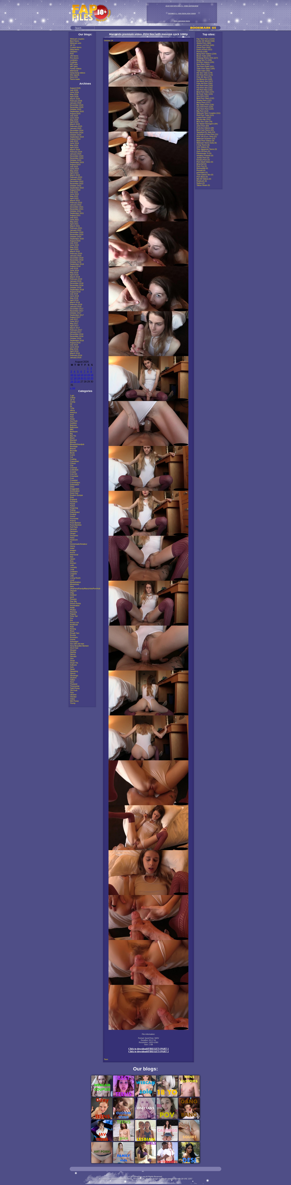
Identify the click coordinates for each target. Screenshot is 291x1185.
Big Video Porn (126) (205, 105)
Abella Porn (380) (204, 43)
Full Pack (74, 527)
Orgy (72, 593)
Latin (72, 565)
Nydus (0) (201, 183)
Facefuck (73, 502)
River (72, 631)
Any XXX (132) (203, 96)
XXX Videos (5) (203, 147)
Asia (72, 417)
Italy (71, 557)
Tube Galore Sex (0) (205, 175)
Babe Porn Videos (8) (205, 141)
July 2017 (74, 319)
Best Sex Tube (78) (204, 122)
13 (81, 375)
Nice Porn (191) (203, 64)
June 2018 (74, 296)
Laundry (73, 567)
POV (72, 54)
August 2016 (75, 343)
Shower (73, 650)
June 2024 (74, 143)
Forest (72, 516)
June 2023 (74, 169)
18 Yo (72, 400)
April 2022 (74, 198)
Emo (72, 497)
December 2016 (76, 334)
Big (71, 434)
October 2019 (75, 262)
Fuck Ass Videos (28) (205, 128)
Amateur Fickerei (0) (205, 156)
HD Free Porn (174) (205, 75)
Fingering (74, 508)
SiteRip (73, 652)
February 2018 (76, 304)
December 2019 (76, 258)
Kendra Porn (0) (203, 160)
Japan (72, 559)
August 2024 (75, 139)
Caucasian (74, 461)
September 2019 (77, 264)
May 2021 (74, 222)
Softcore (73, 665)
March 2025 (75, 124)
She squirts (74, 75)
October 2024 (75, 135)
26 (78, 381)
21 (85, 378)
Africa (72, 410)
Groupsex (74, 536)
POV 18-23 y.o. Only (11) (207, 136)
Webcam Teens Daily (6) (207, 143)
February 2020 (76, 254)
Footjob (73, 514)
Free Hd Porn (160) (204, 83)
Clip (71, 466)
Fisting (72, 510)
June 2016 (74, 347)
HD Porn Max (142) (204, 90)
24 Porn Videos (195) (205, 62)
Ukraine (73, 695)
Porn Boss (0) (202, 177)
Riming (73, 629)
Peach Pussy (75, 603)
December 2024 (76, 131)
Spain (72, 669)
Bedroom (74, 432)
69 (71, 404)
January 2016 (75, 358)
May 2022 (74, 196)
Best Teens (74, 41)
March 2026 (75, 99)
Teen (72, 682)
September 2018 (77, 290)
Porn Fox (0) (202, 166)
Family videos (75, 69)
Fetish (72, 506)
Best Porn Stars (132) (205, 98)
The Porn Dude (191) (205, 66)
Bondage (74, 446)
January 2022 (75, 205)
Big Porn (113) (202, 111)
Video (72, 699)
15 (88, 375)
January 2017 (75, 332)
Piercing (73, 612)
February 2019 (76, 279)
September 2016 (77, 341)
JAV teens (74, 56)
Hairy (72, 538)
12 (78, 375)
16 (91, 375)
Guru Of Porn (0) (203, 151)
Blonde (73, 442)
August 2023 (75, 164)
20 (81, 378)
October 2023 (75, 160)
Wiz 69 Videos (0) (204, 179)
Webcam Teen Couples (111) (208, 113)
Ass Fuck (73, 421)
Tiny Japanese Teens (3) (207, 149)
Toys (72, 693)
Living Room (75, 578)
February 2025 (76, 126)
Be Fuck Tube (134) (205, 94)
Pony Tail (74, 616)
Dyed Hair (74, 493)
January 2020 (75, 256)
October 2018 (75, 288)
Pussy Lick (74, 623)
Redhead (74, 625)
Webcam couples (77, 39)
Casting (73, 459)
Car (71, 457)
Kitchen (73, 563)
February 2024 (76, 152)
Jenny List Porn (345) (205, 45)
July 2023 (74, 167)
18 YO (72, 45)
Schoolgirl (74, 642)
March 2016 (75, 353)
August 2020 (75, 241)
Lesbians (74, 60)
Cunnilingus (75, 483)
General (73, 529)
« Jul (72, 388)
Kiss (72, 561)
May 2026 (74, 94)
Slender (73, 656)
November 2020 (76, 234)
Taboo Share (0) (203, 185)
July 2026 (74, 90)
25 (75, 381)
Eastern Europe (76, 495)
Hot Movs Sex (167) (205, 81)
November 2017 (76, 311)
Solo (72, 667)
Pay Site (73, 601)
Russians (74, 637)
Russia (73, 635)
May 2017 (74, 324)
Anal (72, 415)
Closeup (73, 468)
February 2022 (76, 203)
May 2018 (74, 298)
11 (75, 375)
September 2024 (77, 137)
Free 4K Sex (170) (204, 77)
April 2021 (74, 224)
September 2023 (77, 162)
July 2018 (74, 294)
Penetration (75, 606)
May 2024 (74, 145)
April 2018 (74, 300)
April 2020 (74, 249)
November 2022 (76, 184)
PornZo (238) (202, 52)
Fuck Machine (76, 525)
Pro (71, 620)
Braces (73, 449)
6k (71, 406)
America (73, 413)
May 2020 (74, 247)
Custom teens (75, 47)
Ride (72, 627)
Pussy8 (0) (201, 170)
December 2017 (76, 309)
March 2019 (75, 277)
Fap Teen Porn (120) (205, 109)
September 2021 (77, 213)
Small (72, 661)
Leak (72, 569)
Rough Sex (74, 633)
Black (72, 438)
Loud (72, 580)
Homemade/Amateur (78, 544)
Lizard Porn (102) (204, 117)
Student (73, 678)
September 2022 (77, 188)
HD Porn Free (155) (205, 86)
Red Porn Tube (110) (205, 115)
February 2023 (76, 177)
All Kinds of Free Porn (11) (207, 134)
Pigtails (73, 614)
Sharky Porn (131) (204, 100)
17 (71, 378)
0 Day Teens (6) (203, 145)
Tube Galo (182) (203, 71)
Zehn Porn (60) (203, 126)
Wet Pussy (74, 701)
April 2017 (74, 326)
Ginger (73, 533)
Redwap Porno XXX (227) (207, 58)
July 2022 (74, 192)
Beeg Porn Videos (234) (206, 54)
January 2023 (75, 179)
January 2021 (75, 230)
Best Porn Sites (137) (205, 92)
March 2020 (75, 251)
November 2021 (76, 209)
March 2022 (75, 201)
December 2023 (76, 156)
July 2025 (74, 116)
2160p (72, 402)
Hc (71, 542)
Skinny (73, 654)
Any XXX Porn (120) (205, 107)
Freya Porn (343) (204, 47)
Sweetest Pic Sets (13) (206, 132)
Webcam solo (75, 43)
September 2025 (77, 111)
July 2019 (74, 268)
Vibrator (73, 697)
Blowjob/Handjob (77, 444)
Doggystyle (74, 489)
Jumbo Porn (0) (203, 158)
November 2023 (76, 158)
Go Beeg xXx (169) (204, 79)
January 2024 (75, 154)
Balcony (73, 425)
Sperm (72, 673)
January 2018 (75, 307)
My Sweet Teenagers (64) (207, 124)
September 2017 (77, 315)
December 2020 (76, 232)
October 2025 (75, 109)
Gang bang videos (77, 73)
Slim (72, 659)
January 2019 (75, 281)
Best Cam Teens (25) (205, 130)
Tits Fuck (73, 690)
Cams (72, 455)
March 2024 (75, 150)
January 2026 (75, 103)
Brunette (73, 451)
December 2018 (76, 283)
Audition (73, 423)
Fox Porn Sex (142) (204, 88)
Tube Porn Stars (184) (206, 69)
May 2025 (74, 120)
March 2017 (75, 328)
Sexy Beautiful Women (79, 646)
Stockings (74, 676)
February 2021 (76, 228)
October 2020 (75, 237)
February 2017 (76, 330)
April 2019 (74, 275)
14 (85, 375)
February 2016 (76, 355)
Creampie (74, 476)
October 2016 (75, 338)
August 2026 (75, 88)
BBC (72, 429)
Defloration (74, 485)
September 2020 (77, 239)
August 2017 (75, 317)
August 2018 (75, 292)
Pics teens (74, 58)
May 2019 (74, 273)
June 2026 (74, 92)
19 (78, 378)
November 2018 (76, 285)
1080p (72, 398)
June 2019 (74, 271)
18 (75, 378)
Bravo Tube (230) (204, 56)
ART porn (74, 64)
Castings (73, 62)
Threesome (74, 686)
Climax (73, 463)
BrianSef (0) (201, 164)
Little (72, 576)
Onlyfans (73, 52)
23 (91, 378)
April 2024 (74, 148)
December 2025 (76, 105)
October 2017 (75, 313)
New (72, 586)
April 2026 (74, 97)
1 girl (72, 396)
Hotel (72, 548)
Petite (72, 608)
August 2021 (75, 215)
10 (71, 375)
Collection (74, 470)
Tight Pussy (75, 688)
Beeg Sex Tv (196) (204, 60)
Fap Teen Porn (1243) (206, 39)
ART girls (74, 66)
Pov (71, 618)
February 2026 (76, 101)
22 (88, 378)
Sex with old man (77, 644)
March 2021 (75, 226)
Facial (72, 504)
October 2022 (75, 186)
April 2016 (74, 351)
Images (73, 550)
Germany (74, 531)
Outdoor (73, 595)
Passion (73, 599)
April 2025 (74, 122)
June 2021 (74, 220)
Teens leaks (75, 79)
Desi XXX (74, 77)
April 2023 (74, 173)
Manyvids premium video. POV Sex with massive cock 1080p (148, 34)
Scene (72, 639)
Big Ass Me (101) (204, 119)
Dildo (72, 487)
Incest (72, 553)
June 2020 (74, 245)
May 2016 (74, 349)
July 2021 (74, 218)
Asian (72, 419)
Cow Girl (73, 474)
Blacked (73, 440)
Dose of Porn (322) (204, 49)
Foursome (74, 519)
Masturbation (75, 582)
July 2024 (74, 141)
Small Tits (74, 663)
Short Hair (74, 648)
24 (71, 381)
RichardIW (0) (202, 168)
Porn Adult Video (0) (205, 162)
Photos (73, 610)
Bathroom (74, 427)
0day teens (74, 49)
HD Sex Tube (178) (204, 73)
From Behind (75, 523)
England (73, 499)
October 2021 (75, 211)
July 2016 (74, 345)
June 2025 (74, 118)
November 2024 (76, 133)
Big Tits (73, 436)
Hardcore (74, 540)
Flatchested (75, 512)
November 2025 (76, 107)
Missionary (74, 584)
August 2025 (75, 114)
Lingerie (73, 574)
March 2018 (75, 302)
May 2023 (74, 171)
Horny (72, 546)
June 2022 (74, 194)
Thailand (73, 684)
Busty (72, 453)
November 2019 (76, 260)
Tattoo (72, 680)
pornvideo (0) (202, 173)
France (73, 521)
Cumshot (73, 480)
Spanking (74, 671)
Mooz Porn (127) (203, 103)
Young (72, 703)
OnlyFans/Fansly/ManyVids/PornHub (85, 589)
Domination (75, 491)
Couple (73, 472)
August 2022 (75, 190)
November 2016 (76, 336)
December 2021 (76, 207)
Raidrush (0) (202, 181)
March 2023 (75, 175)
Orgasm (73, 591)
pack (72, 597)
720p (72, 408)
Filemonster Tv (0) (204, 153)
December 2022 (76, 181)
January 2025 (75, 128)
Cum (72, 478)
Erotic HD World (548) (206, 41)
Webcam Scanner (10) (206, 139)
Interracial (74, 71)
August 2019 (75, 266)
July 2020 (74, 243)
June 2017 (74, 321)
